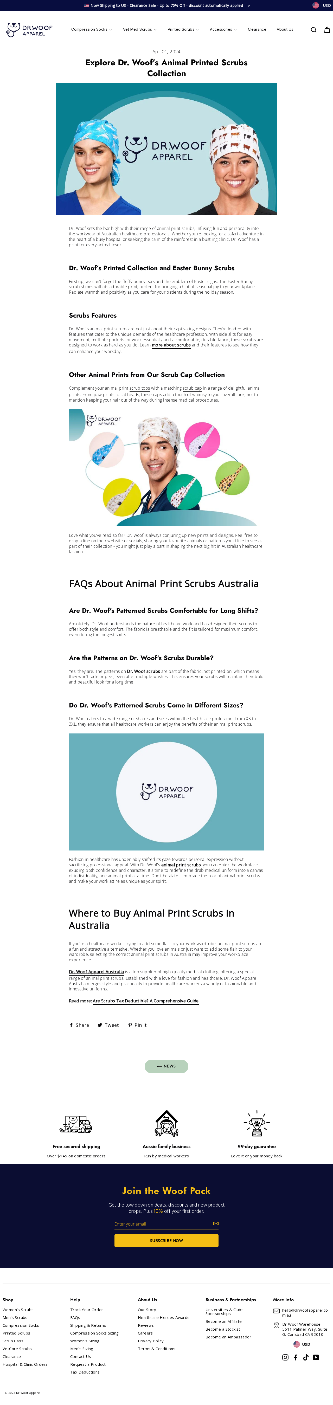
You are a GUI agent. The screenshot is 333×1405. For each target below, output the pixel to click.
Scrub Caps (13, 1341)
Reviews (146, 1325)
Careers (145, 1333)
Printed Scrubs (16, 1333)
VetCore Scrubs (17, 1349)
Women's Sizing (85, 1341)
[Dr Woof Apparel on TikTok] (306, 1357)
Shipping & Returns (88, 1325)
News (169, 1065)
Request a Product (88, 1364)
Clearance (12, 1356)
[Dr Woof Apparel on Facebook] (295, 1357)
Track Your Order (86, 1310)
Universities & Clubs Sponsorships (225, 1312)
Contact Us (80, 1356)
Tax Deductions (85, 1372)
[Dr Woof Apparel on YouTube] (316, 1357)
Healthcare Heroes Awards (164, 1317)
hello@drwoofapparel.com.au (305, 1312)
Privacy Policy (151, 1341)
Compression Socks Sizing (94, 1333)
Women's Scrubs (18, 1310)
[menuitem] (92, 29)
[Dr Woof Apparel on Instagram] (285, 1357)
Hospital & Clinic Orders (25, 1364)
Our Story (147, 1310)
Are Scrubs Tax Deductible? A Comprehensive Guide (145, 1001)
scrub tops (140, 388)
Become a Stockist (223, 1329)
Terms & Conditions (156, 1349)
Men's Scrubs (15, 1317)
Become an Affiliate (224, 1321)
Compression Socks (21, 1325)
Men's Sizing (81, 1349)
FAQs (75, 1317)
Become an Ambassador (228, 1337)
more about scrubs (171, 345)
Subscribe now (166, 1240)
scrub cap (192, 388)
